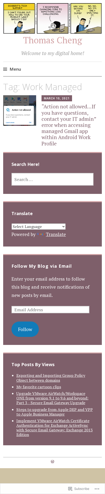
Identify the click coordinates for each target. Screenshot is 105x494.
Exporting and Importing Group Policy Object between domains (50, 378)
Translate (56, 234)
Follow (25, 329)
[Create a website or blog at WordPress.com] (52, 461)
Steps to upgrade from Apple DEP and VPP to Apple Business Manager (54, 412)
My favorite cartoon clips (38, 387)
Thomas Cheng (52, 40)
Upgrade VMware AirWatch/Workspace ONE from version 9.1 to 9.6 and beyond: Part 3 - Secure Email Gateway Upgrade (52, 398)
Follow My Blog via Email (41, 266)
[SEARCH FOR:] (52, 179)
